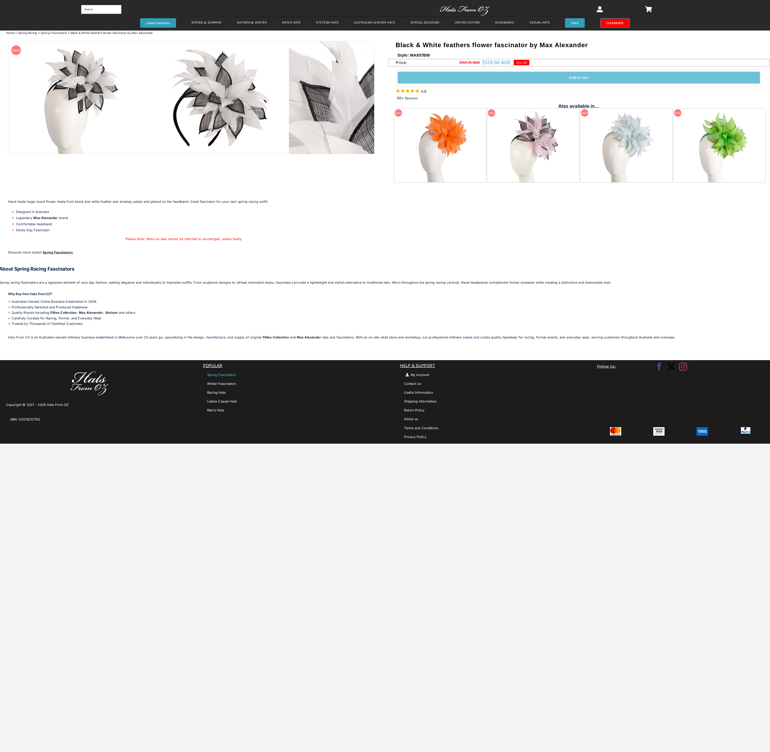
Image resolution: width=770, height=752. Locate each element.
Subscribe (385, 393)
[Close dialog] (442, 346)
